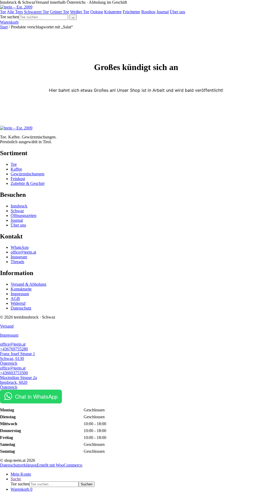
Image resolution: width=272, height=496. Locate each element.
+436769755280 (14, 349)
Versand (7, 326)
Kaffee (16, 169)
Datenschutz (21, 308)
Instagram (19, 257)
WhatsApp (20, 247)
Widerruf (18, 303)
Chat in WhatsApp (36, 396)
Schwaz (17, 210)
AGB (15, 298)
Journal (162, 12)
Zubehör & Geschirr (28, 183)
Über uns (177, 12)
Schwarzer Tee (36, 12)
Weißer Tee (79, 12)
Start (4, 27)
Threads (17, 261)
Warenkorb (9, 22)
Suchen (86, 484)
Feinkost (18, 178)
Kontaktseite (21, 289)
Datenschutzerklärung (18, 465)
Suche (16, 479)
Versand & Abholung (28, 284)
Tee (3, 12)
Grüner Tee (59, 12)
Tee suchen (20, 484)
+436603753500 (14, 373)
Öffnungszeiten (23, 215)
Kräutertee (113, 12)
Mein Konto (21, 474)
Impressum (20, 293)
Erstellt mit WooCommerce (59, 465)
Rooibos (148, 12)
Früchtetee (131, 12)
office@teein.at (23, 252)
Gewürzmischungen (27, 174)
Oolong (96, 12)
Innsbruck (19, 206)
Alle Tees (15, 12)
